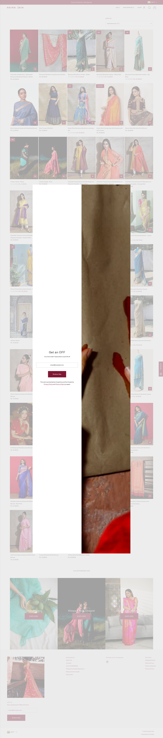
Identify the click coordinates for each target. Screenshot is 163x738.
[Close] (126, 188)
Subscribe (57, 374)
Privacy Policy (48, 384)
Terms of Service (61, 384)
